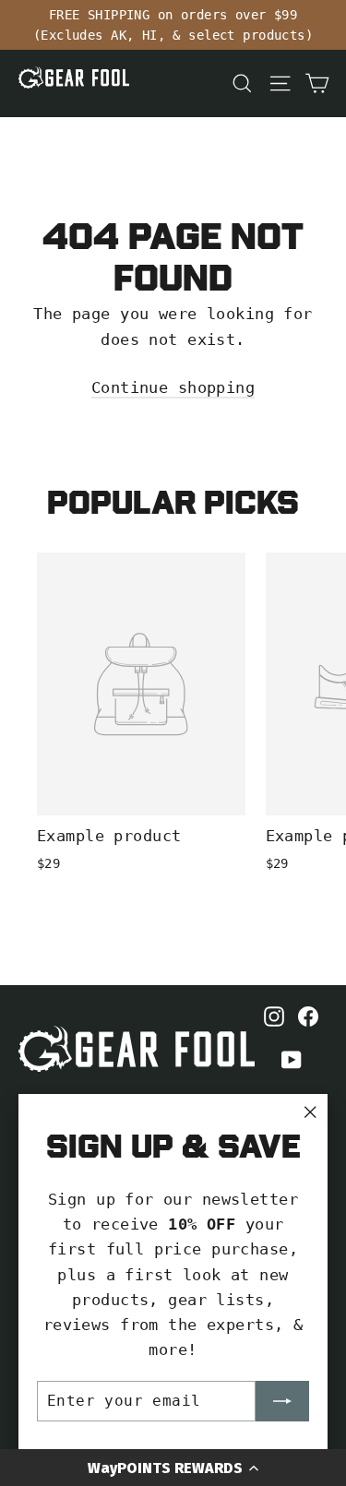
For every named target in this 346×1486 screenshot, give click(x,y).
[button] (173, 1467)
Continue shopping (173, 387)
